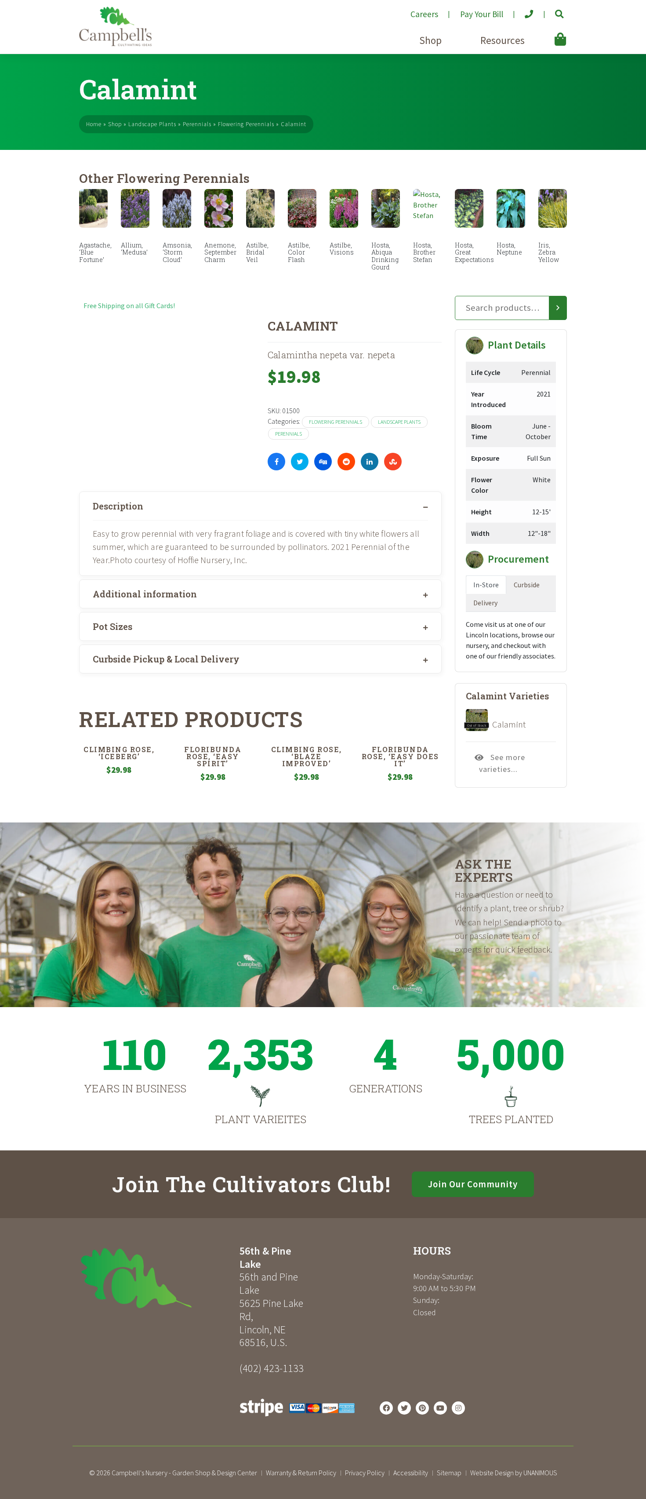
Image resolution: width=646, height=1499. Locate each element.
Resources (502, 40)
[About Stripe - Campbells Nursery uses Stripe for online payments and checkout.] (297, 1418)
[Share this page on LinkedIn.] (369, 461)
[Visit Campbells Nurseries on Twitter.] (404, 1408)
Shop (430, 40)
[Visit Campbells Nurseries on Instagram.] (458, 1408)
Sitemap (449, 1472)
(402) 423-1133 (272, 1368)
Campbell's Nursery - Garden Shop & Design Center (184, 1472)
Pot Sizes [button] (112, 626)
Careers (424, 14)
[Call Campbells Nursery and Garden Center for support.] (522, 10)
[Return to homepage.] (156, 1278)
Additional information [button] (145, 594)
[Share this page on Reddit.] (346, 461)
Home (94, 124)
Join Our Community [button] (473, 1184)
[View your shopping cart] (547, 32)
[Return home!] (115, 43)
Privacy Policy (365, 1472)
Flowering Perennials (246, 124)
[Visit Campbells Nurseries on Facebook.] (386, 1408)
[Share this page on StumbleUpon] (393, 461)
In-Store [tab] (486, 584)
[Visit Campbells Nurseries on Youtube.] (440, 1408)
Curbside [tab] (527, 584)
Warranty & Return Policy (301, 1472)
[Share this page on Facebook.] (276, 461)
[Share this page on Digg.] (323, 461)
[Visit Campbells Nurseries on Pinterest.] (422, 1408)
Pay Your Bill (481, 14)
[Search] (558, 308)
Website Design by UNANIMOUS (513, 1472)
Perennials (197, 124)
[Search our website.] (552, 10)
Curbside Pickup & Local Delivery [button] (166, 659)
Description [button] (118, 506)
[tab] (260, 506)
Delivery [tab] (485, 602)
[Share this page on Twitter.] (299, 461)
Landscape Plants (152, 124)
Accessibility (410, 1472)
